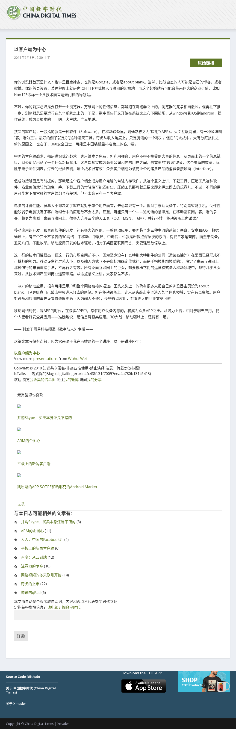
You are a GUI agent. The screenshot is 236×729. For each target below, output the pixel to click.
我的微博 (71, 379)
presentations (45, 358)
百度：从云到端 (34, 557)
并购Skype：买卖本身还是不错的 (44, 417)
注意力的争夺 (32, 566)
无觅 (21, 504)
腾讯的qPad (31, 592)
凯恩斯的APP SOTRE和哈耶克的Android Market (57, 486)
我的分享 (94, 379)
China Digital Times (39, 723)
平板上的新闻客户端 (33, 463)
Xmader (63, 723)
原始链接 (206, 63)
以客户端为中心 (27, 353)
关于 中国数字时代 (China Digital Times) (31, 690)
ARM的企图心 (28, 440)
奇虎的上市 (30, 583)
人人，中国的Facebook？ (42, 539)
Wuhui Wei (77, 358)
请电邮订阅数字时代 (63, 607)
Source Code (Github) (23, 676)
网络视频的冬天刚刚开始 (41, 575)
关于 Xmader (16, 703)
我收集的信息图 (43, 379)
